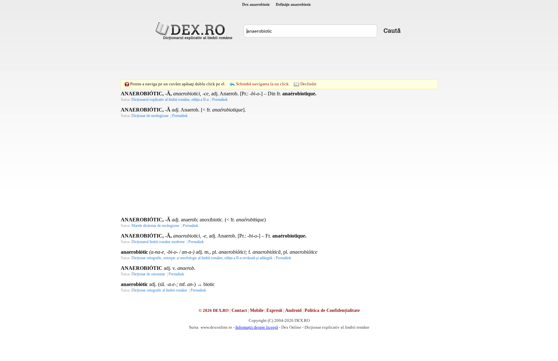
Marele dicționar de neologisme (155, 225)
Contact (239, 310)
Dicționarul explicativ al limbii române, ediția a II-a (170, 99)
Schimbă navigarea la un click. (263, 83)
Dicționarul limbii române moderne (158, 241)
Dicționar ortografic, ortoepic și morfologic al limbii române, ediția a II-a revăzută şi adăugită (201, 258)
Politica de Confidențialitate (332, 310)
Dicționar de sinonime (148, 274)
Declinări (308, 83)
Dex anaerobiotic (256, 4)
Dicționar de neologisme (150, 115)
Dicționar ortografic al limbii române (159, 290)
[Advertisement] (279, 59)
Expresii (274, 310)
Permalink (220, 99)
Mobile (257, 310)
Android (293, 310)
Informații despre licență (256, 327)
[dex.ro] (195, 30)
